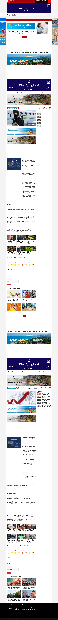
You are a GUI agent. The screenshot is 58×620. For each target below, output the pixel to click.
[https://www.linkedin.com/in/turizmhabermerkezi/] (30, 609)
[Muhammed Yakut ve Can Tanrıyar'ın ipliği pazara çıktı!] (29, 594)
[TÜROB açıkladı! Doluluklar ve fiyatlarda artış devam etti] (21, 397)
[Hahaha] (26, 263)
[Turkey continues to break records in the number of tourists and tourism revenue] (14, 582)
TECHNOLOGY (10, 608)
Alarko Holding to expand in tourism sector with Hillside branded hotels (14, 600)
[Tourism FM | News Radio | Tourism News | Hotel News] (13, 15)
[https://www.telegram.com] (34, 609)
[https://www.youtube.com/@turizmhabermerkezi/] (28, 609)
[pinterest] (18, 108)
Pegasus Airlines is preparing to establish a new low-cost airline (13, 300)
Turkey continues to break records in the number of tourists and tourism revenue (14, 588)
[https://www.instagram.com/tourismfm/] (26, 609)
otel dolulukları (22, 512)
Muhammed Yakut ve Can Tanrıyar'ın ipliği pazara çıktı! (29, 600)
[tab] (9, 269)
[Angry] (22, 263)
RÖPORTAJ (16, 607)
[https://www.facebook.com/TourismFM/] (22, 609)
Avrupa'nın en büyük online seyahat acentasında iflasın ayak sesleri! (29, 312)
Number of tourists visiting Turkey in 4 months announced (29, 588)
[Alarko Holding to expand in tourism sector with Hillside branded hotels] (14, 594)
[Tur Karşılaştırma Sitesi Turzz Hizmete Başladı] (14, 307)
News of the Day (32, 604)
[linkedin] (16, 108)
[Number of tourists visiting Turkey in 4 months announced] (29, 582)
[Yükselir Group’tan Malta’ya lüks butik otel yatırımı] (21, 118)
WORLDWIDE (27, 14)
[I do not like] (19, 263)
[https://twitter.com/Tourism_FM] (24, 609)
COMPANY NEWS (40, 14)
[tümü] (44, 15)
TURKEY (23, 14)
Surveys (38, 604)
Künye (23, 614)
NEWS (20, 14)
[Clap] (12, 263)
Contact (26, 614)
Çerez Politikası (30, 614)
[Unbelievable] (29, 263)
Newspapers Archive (33, 607)
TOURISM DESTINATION (33, 14)
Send (9, 284)
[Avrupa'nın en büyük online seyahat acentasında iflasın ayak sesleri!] (29, 307)
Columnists (23, 604)
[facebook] (8, 108)
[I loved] (15, 263)
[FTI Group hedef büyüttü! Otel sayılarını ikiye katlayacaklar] (29, 294)
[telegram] (14, 108)
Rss (21, 614)
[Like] (8, 263)
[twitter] (10, 108)
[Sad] (33, 263)
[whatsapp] (12, 108)
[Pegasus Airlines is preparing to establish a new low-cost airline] (14, 294)
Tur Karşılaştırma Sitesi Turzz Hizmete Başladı (13, 312)
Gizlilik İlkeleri (35, 614)
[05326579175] (32, 609)
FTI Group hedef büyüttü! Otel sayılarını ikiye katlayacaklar (28, 300)
